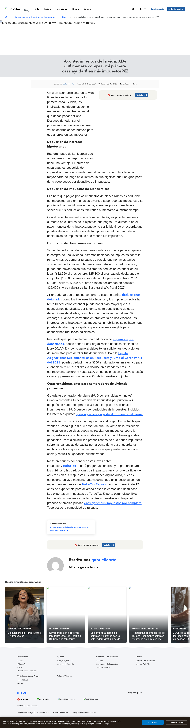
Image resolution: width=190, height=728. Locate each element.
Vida (37, 9)
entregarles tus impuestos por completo (113, 503)
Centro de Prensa (60, 712)
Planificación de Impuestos (107, 657)
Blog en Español (135, 693)
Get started (141, 95)
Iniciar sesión (177, 9)
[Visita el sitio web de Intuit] (61, 692)
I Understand (153, 722)
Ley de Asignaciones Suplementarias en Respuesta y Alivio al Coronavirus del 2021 (94, 357)
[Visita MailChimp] (95, 699)
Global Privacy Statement (55, 721)
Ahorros (99, 661)
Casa (64, 17)
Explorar (88, 9)
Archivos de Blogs (25, 712)
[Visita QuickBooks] (47, 699)
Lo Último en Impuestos (145, 661)
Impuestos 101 (180, 629)
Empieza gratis (157, 9)
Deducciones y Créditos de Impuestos (34, 17)
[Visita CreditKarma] (70, 699)
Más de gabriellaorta (83, 567)
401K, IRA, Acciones (65, 661)
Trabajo (47, 9)
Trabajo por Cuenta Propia (28, 676)
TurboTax (69, 466)
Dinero (75, 9)
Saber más (136, 2)
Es (141, 9)
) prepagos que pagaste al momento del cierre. (109, 414)
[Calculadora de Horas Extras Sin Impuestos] (24, 615)
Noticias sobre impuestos (145, 629)
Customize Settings (176, 722)
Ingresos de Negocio (65, 664)
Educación (21, 664)
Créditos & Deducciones (20, 629)
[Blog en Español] (6, 17)
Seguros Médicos (103, 667)
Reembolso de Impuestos (27, 671)
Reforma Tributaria (59, 629)
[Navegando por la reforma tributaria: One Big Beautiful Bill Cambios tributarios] (66, 615)
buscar (133, 9)
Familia (20, 661)
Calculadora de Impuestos (107, 664)
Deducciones (22, 657)
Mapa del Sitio (43, 712)
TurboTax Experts (94, 484)
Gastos (20, 683)
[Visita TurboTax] (26, 699)
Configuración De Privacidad (84, 712)
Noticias (139, 657)
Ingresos (60, 657)
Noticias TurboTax (143, 664)
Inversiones (61, 9)
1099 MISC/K (22, 680)
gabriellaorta (68, 84)
